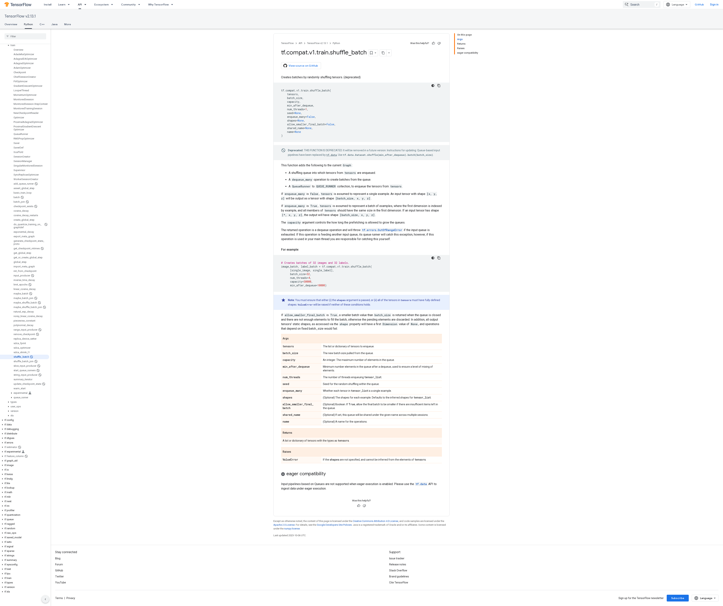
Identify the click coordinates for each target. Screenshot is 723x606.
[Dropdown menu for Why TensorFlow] (173, 4)
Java (54, 24)
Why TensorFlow (158, 4)
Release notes (397, 564)
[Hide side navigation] (45, 599)
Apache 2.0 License (284, 524)
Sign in (714, 4)
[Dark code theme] (433, 86)
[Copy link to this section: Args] (292, 339)
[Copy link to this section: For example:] (303, 249)
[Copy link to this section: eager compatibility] (329, 474)
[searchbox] (25, 36)
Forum (59, 564)
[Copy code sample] (439, 86)
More (67, 24)
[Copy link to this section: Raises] (295, 452)
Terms (59, 598)
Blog (57, 558)
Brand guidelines (399, 576)
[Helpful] (433, 43)
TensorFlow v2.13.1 (20, 16)
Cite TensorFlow (398, 582)
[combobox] (641, 4)
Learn (61, 4)
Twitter (59, 576)
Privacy (70, 598)
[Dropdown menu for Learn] (69, 4)
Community (128, 4)
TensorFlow (287, 43)
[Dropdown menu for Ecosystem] (113, 4)
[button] (24, 45)
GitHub (699, 4)
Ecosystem (101, 4)
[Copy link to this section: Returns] (296, 433)
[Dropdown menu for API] (86, 4)
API (80, 4)
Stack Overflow (398, 570)
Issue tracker (396, 558)
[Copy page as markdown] (383, 53)
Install (47, 4)
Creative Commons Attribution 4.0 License (375, 521)
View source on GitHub (303, 65)
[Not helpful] (439, 43)
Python (28, 24)
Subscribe (677, 598)
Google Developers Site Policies (334, 524)
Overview (11, 24)
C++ (42, 24)
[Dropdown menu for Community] (140, 4)
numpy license (292, 528)
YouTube (60, 582)
